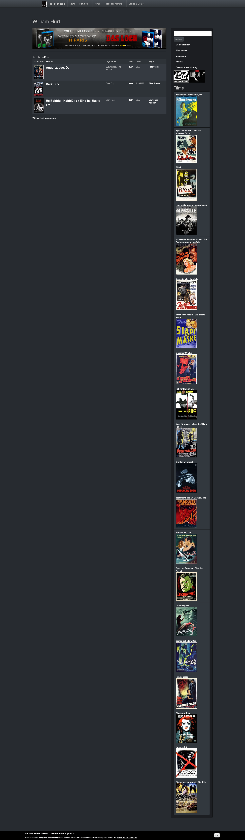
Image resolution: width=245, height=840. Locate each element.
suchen (178, 39)
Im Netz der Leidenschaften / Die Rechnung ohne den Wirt (191, 241)
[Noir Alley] (197, 75)
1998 (131, 83)
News (72, 3)
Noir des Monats (114, 3)
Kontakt (179, 61)
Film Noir (84, 3)
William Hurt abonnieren (44, 118)
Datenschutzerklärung (186, 67)
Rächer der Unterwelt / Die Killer (191, 782)
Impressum (181, 56)
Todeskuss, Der (183, 532)
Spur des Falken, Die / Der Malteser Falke (188, 132)
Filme (97, 3)
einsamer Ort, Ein (184, 352)
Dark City (52, 84)
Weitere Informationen (127, 837)
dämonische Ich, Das (186, 640)
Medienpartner (183, 44)
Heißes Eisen (182, 676)
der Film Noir (57, 4)
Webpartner (181, 50)
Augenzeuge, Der (58, 67)
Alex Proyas (154, 83)
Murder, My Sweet (184, 461)
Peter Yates (154, 66)
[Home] (45, 4)
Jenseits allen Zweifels (187, 278)
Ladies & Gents (136, 3)
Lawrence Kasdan (153, 101)
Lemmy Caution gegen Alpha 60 (191, 205)
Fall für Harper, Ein (185, 388)
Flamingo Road (183, 713)
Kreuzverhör (182, 747)
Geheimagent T (183, 605)
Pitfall (178, 167)
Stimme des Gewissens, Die (189, 94)
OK (217, 835)
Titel (48, 61)
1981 (131, 66)
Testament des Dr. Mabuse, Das (191, 497)
